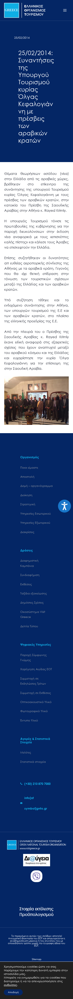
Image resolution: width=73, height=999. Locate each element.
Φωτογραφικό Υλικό (34, 711)
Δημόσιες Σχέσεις (32, 602)
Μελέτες (25, 752)
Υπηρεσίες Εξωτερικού (35, 523)
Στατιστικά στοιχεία (33, 762)
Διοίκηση (26, 495)
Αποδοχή (13, 992)
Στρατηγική (27, 504)
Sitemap (36, 959)
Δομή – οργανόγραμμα (36, 486)
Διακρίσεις (27, 532)
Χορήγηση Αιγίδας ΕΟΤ (36, 669)
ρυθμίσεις (10, 985)
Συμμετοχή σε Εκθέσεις (35, 693)
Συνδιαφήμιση (30, 575)
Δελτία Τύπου (29, 626)
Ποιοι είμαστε (29, 467)
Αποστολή (27, 477)
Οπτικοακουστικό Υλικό (36, 702)
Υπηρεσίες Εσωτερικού (35, 513)
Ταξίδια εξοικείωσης (33, 593)
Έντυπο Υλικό (29, 720)
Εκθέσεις (26, 584)
